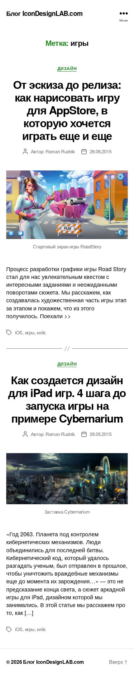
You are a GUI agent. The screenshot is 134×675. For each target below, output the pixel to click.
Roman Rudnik (60, 151)
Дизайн (67, 68)
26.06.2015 (100, 151)
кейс (41, 332)
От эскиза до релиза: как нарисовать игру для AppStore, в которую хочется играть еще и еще (67, 109)
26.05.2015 (100, 434)
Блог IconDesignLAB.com (44, 13)
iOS (18, 332)
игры (30, 332)
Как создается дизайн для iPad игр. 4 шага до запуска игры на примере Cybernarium (67, 398)
